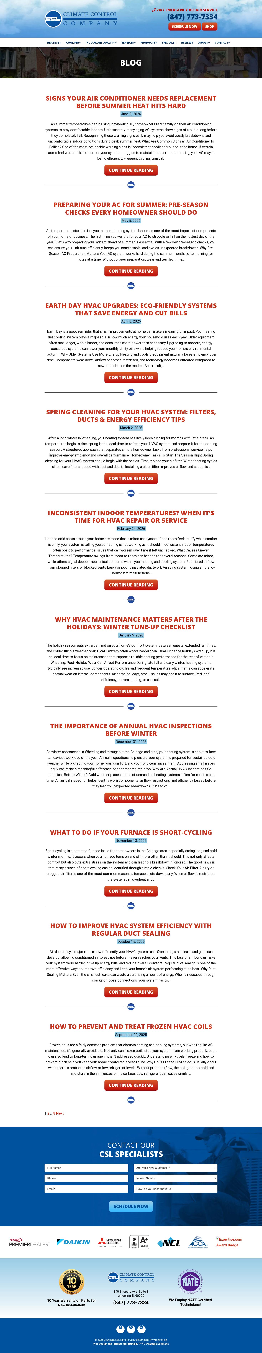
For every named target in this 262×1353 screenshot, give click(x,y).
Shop (209, 26)
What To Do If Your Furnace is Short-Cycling (131, 832)
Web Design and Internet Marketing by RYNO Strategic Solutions (131, 1343)
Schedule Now (184, 26)
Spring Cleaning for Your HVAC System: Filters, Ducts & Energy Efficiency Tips (131, 416)
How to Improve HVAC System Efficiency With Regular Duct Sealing (131, 929)
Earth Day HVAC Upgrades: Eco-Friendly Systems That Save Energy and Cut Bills (131, 309)
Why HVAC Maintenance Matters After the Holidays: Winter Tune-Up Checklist (131, 623)
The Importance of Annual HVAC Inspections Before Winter (131, 730)
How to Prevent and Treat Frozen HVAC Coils (131, 1026)
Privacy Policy (158, 1339)
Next (60, 1113)
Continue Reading (131, 170)
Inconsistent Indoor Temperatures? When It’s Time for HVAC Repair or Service (131, 516)
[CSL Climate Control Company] (81, 18)
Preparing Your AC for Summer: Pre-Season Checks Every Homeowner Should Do (131, 208)
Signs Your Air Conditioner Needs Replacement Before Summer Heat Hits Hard (131, 102)
